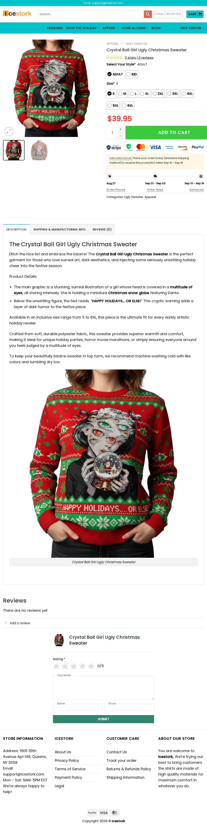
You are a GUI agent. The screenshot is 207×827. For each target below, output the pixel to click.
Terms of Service (70, 768)
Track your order (122, 760)
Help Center (191, 28)
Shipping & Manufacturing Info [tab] (60, 229)
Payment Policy (68, 777)
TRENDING (54, 28)
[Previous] (10, 88)
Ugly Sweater (136, 44)
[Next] (93, 88)
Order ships (155, 189)
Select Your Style (121, 64)
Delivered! (197, 189)
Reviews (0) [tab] (102, 229)
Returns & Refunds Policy (129, 768)
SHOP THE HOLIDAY (81, 28)
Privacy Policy (67, 760)
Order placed (116, 189)
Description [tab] (16, 229)
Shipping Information (125, 777)
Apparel (113, 44)
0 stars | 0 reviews (139, 57)
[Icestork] (17, 14)
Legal (59, 785)
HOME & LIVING (133, 28)
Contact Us (117, 751)
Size (111, 83)
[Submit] (148, 14)
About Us (63, 751)
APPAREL (109, 28)
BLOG (156, 28)
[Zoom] (8, 131)
